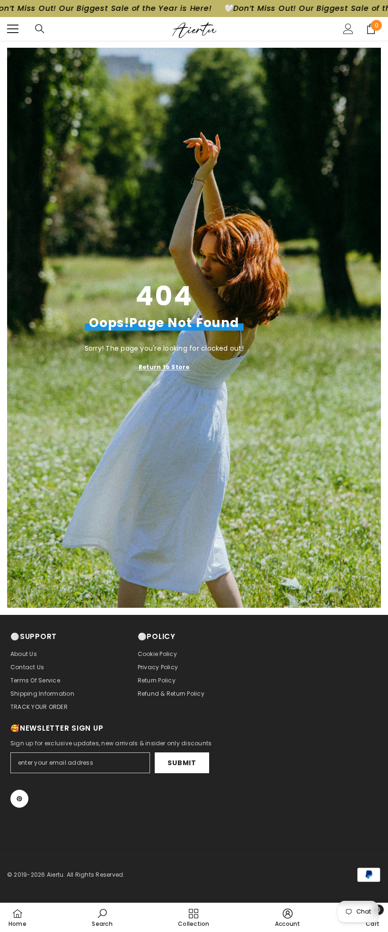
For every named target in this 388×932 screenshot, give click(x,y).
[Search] (39, 29)
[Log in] (348, 29)
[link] (102, 917)
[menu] (12, 29)
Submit (182, 763)
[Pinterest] (19, 799)
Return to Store (164, 367)
